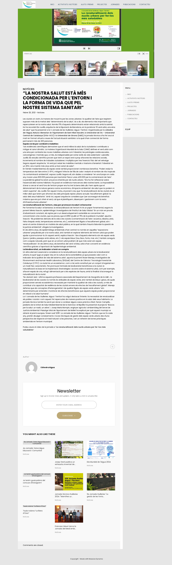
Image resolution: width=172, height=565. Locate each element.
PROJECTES (132, 106)
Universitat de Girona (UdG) (70, 135)
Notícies (28, 89)
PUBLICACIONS (133, 114)
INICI (129, 94)
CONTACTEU (132, 118)
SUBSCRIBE (68, 415)
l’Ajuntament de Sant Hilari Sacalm (68, 132)
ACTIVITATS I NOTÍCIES (136, 98)
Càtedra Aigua (48, 367)
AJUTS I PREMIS (133, 102)
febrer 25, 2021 (29, 112)
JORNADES (131, 110)
